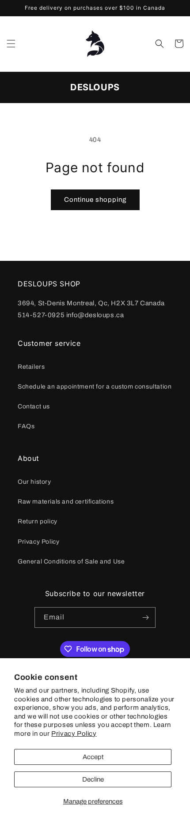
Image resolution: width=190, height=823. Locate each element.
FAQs (26, 426)
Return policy (37, 521)
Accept (93, 756)
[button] (11, 43)
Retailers (31, 366)
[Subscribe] (145, 617)
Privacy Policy (73, 733)
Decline (93, 779)
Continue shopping (95, 199)
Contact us (34, 406)
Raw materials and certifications (66, 501)
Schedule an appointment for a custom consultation (94, 386)
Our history (34, 481)
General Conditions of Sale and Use (71, 561)
